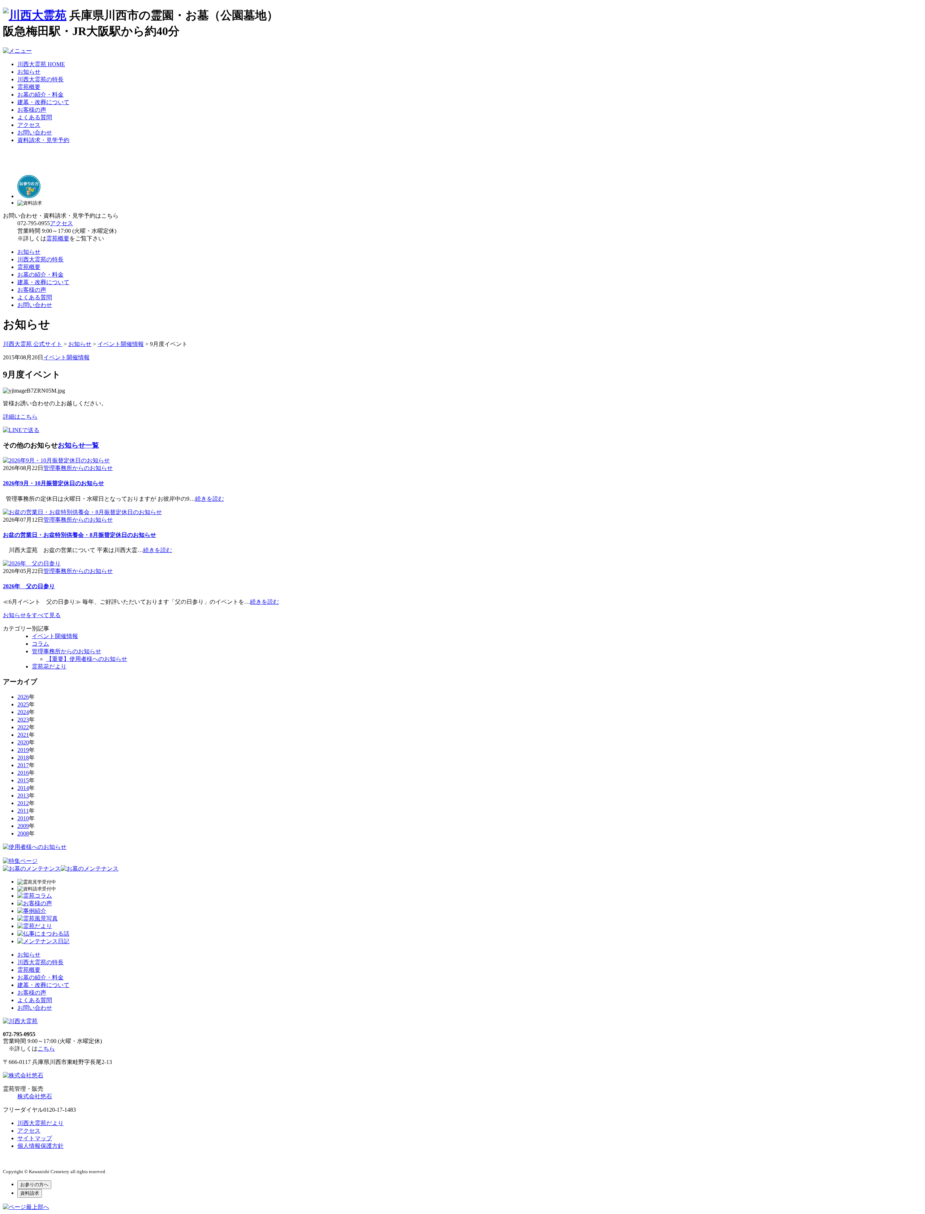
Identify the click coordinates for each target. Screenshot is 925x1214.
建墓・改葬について (43, 102)
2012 (23, 803)
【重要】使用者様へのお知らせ (86, 659)
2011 (23, 811)
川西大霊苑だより (40, 1123)
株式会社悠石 (34, 1096)
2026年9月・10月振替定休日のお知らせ (53, 483)
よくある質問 (34, 117)
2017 (23, 765)
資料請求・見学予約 (43, 140)
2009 (23, 826)
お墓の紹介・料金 (40, 94)
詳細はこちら (20, 417)
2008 (23, 833)
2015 (23, 780)
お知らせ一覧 (78, 445)
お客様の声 (31, 110)
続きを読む (209, 499)
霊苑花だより (49, 666)
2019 (23, 750)
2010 (23, 818)
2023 (23, 720)
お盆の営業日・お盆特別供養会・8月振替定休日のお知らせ (79, 535)
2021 (23, 735)
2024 (23, 712)
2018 (23, 758)
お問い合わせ (34, 132)
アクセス (28, 125)
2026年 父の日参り (29, 586)
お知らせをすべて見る (32, 615)
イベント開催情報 (66, 357)
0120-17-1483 (59, 1110)
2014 (23, 788)
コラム (40, 644)
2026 (23, 697)
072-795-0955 (33, 223)
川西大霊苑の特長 (40, 79)
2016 (23, 773)
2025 (23, 704)
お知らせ (28, 72)
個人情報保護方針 (40, 1146)
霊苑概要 (28, 87)
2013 (23, 795)
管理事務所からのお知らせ (78, 468)
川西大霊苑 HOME (41, 64)
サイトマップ (34, 1138)
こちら (46, 1049)
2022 (23, 727)
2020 (23, 742)
